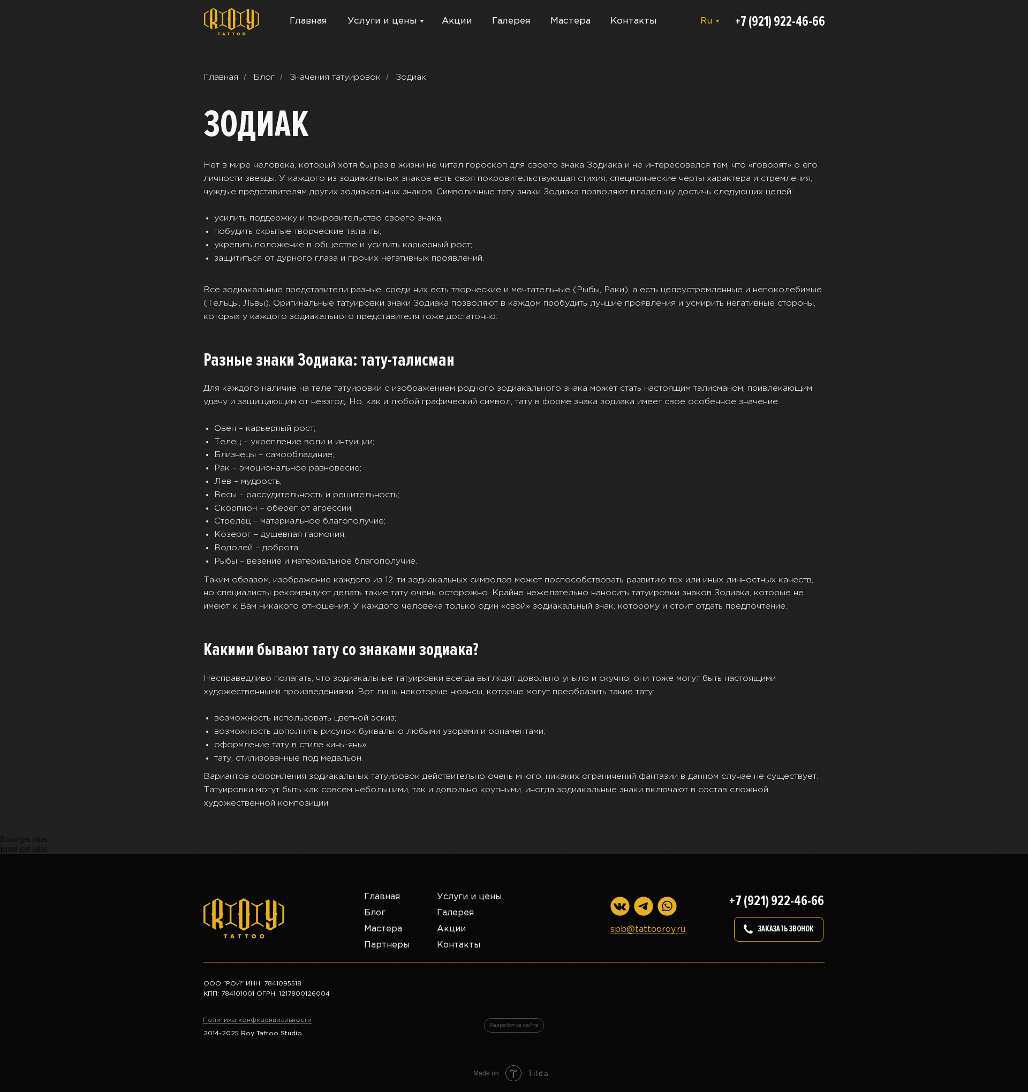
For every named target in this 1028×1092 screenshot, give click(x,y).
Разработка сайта (514, 1025)
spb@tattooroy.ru (647, 930)
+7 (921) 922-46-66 (780, 21)
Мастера (570, 21)
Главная (308, 21)
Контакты (633, 21)
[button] (778, 929)
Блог (264, 77)
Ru (706, 21)
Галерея (511, 21)
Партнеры (387, 945)
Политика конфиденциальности (257, 1020)
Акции (457, 21)
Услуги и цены (382, 21)
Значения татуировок (335, 77)
